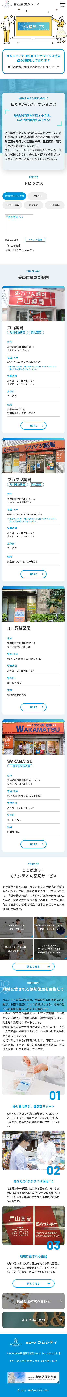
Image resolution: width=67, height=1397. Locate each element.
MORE (33, 425)
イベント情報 (12, 204)
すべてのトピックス (14, 196)
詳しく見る (33, 966)
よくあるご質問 (33, 1319)
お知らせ (37, 196)
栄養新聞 (33, 204)
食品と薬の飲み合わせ (33, 1301)
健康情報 (54, 204)
